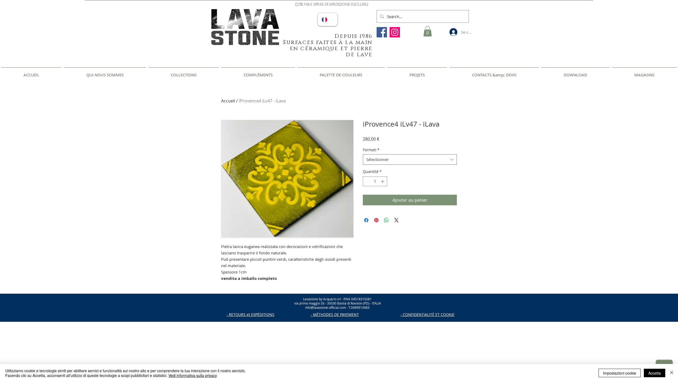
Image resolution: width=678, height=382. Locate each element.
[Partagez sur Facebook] (366, 220)
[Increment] (383, 181)
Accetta (654, 373)
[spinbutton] (375, 181)
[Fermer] (671, 373)
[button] (427, 31)
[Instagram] (395, 32)
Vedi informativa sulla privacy (192, 375)
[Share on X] (396, 220)
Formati (371, 149)
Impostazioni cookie (619, 373)
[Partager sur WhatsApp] (386, 220)
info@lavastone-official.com (325, 307)
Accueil (228, 101)
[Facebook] (382, 32)
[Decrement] (367, 181)
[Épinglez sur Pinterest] (376, 220)
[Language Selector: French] (327, 19)
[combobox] (410, 159)
